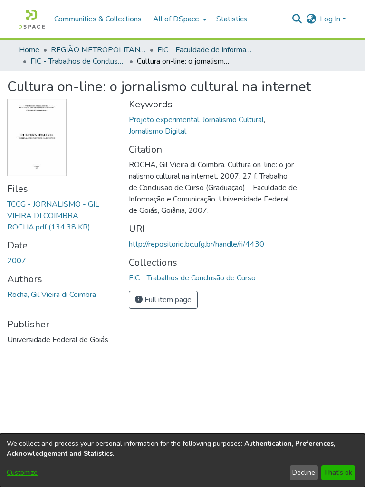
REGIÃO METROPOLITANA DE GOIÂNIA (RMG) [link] (98, 50)
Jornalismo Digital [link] (157, 131)
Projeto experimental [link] (164, 120)
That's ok (338, 472)
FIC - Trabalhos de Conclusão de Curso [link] (77, 61)
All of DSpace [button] (176, 19)
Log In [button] (331, 19)
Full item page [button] (167, 300)
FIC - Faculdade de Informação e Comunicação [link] (204, 50)
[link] (53, 215)
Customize (22, 472)
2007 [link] (16, 261)
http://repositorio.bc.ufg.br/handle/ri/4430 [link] (196, 244)
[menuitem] (179, 19)
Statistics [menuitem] (231, 19)
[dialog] (182, 460)
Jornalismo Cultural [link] (233, 120)
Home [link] (29, 50)
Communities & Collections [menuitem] (98, 19)
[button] (32, 19)
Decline (303, 472)
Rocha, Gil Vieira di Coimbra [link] (51, 294)
